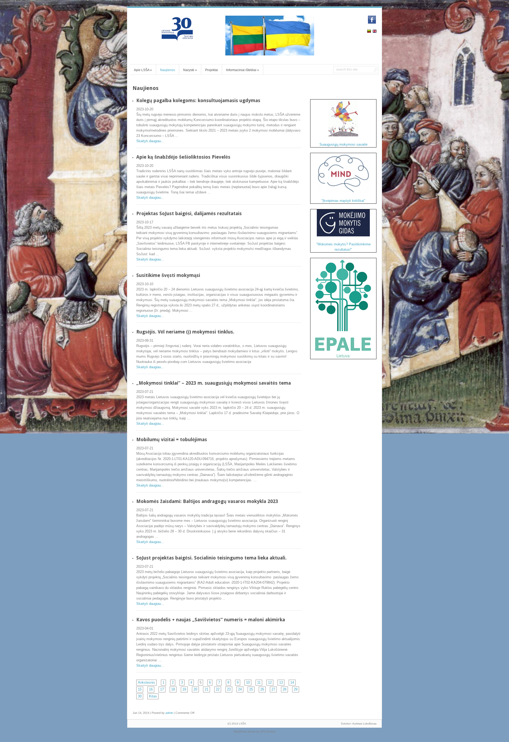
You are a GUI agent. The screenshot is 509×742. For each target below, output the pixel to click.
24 (240, 689)
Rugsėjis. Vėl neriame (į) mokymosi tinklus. (185, 332)
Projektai (211, 70)
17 (162, 689)
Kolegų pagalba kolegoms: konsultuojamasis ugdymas (198, 100)
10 (248, 682)
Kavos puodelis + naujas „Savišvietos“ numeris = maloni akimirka (210, 619)
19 (184, 689)
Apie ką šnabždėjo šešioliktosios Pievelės (183, 157)
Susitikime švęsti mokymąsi (168, 275)
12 (270, 682)
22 (218, 689)
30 (140, 696)
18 (173, 689)
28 (284, 689)
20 (195, 689)
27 (273, 689)
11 (259, 682)
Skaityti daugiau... (150, 141)
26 (262, 689)
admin (169, 712)
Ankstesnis (146, 682)
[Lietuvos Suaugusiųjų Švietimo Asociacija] (177, 39)
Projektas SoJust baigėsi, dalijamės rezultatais (189, 213)
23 (229, 689)
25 (251, 689)
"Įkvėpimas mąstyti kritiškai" (343, 201)
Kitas (153, 696)
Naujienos (167, 70)
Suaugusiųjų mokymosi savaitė (343, 144)
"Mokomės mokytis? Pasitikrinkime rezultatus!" (343, 246)
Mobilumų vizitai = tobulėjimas (171, 439)
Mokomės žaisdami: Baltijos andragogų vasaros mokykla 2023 (207, 501)
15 (140, 689)
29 (295, 689)
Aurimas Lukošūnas (364, 723)
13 (281, 682)
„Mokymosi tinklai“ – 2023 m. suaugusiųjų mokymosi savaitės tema (213, 383)
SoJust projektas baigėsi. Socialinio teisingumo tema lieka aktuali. (211, 558)
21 (206, 689)
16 (151, 689)
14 (292, 682)
